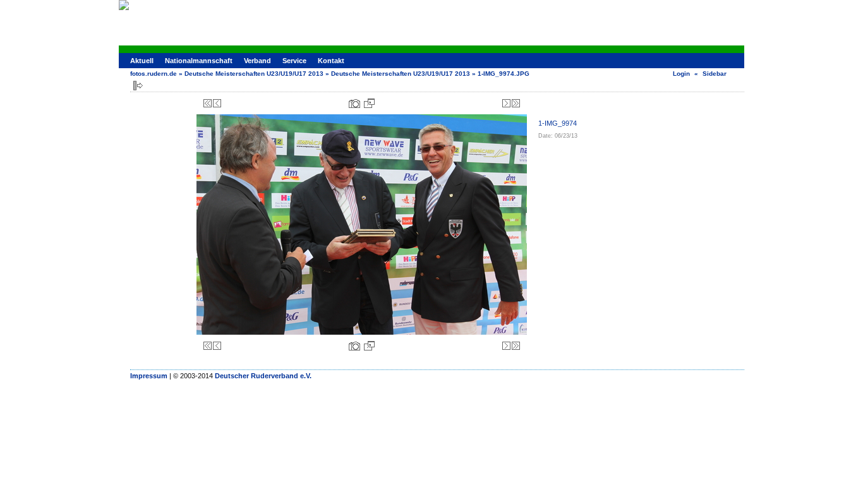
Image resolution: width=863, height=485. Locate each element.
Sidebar (715, 73)
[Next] (506, 103)
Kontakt (331, 60)
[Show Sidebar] (138, 85)
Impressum (148, 376)
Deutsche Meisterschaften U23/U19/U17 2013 (253, 73)
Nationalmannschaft (198, 60)
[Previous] (217, 103)
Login (681, 73)
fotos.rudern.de (153, 73)
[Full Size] (369, 103)
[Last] (516, 103)
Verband (257, 60)
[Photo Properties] (354, 103)
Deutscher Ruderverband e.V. (263, 376)
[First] (207, 103)
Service (294, 60)
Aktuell (142, 60)
